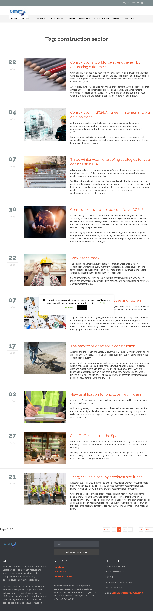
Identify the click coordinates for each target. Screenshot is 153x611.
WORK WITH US (63, 577)
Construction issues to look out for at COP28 (107, 209)
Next (149, 529)
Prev (106, 529)
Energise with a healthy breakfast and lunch (106, 477)
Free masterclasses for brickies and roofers (106, 300)
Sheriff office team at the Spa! (94, 435)
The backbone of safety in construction (102, 346)
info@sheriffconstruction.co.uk (127, 593)
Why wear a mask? (85, 258)
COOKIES (59, 567)
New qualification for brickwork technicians (106, 394)
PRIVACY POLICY (63, 572)
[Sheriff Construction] (18, 12)
